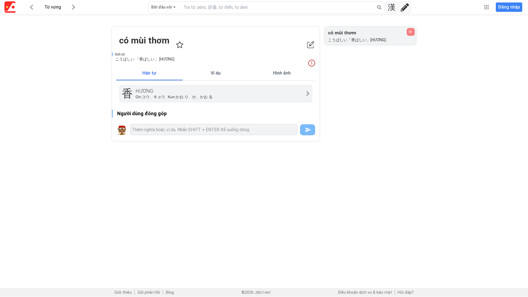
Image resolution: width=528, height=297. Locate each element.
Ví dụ (216, 73)
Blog (170, 292)
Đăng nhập (509, 7)
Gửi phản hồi (149, 292)
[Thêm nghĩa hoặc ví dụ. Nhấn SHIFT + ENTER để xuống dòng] (213, 129)
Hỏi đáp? (406, 292)
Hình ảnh (282, 73)
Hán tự (149, 73)
